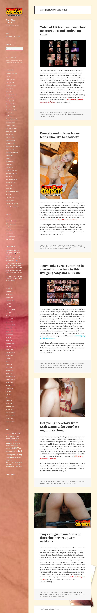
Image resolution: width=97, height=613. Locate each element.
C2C (14, 436)
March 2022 (9, 340)
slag (72, 367)
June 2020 (8, 346)
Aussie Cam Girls (10, 80)
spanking (8, 464)
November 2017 (10, 416)
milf (10, 451)
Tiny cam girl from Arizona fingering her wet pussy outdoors (60, 537)
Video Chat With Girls (12, 204)
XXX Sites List (10, 239)
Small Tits (8, 195)
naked (19, 451)
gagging (12, 445)
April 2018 (9, 400)
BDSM (19, 434)
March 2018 (9, 403)
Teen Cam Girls (10, 198)
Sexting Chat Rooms (11, 173)
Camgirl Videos (10, 98)
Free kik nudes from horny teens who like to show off (60, 135)
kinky (7, 451)
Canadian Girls (10, 101)
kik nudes (77, 247)
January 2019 (9, 373)
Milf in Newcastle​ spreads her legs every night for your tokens (14, 272)
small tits (19, 462)
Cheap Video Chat (11, 104)
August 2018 (9, 388)
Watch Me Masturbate (12, 207)
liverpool (80, 114)
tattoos (68, 249)
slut (16, 462)
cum (70, 114)
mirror (13, 451)
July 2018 (8, 391)
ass (10, 434)
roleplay (9, 457)
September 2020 (10, 343)
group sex (49, 367)
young (75, 483)
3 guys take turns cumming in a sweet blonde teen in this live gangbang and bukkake (62, 269)
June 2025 (8, 307)
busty (12, 436)
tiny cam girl (53, 548)
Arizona (56, 594)
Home (7, 33)
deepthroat (8, 438)
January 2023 (9, 331)
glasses (16, 445)
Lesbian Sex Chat (11, 140)
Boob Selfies (9, 89)
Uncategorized (10, 201)
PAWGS (8, 158)
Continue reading (63, 102)
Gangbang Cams (10, 125)
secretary (66, 483)
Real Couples (9, 167)
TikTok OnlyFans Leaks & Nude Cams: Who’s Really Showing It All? (13, 258)
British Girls (9, 92)
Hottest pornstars (11, 224)
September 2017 (10, 422)
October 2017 (9, 419)
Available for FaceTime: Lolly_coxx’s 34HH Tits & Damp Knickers (13, 252)
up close (51, 116)
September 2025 (10, 301)
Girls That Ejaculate (11, 128)
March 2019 (9, 367)
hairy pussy (9, 448)
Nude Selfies (9, 155)
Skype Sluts (9, 185)
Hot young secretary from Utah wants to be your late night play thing (59, 426)
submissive (9, 467)
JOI (20, 448)
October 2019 (9, 355)
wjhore (42, 369)
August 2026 (9, 292)
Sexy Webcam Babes (12, 179)
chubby (17, 436)
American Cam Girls (11, 73)
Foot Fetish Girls (10, 122)
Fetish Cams (9, 116)
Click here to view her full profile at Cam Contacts (58, 220)
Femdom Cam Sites (11, 221)
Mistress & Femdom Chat (13, 146)
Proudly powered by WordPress (49, 609)
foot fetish (8, 445)
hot (41, 596)
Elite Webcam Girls (11, 110)
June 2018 (8, 394)
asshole (61, 594)
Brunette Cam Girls (11, 95)
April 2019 (9, 364)
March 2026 (9, 295)
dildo (12, 438)
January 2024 (9, 322)
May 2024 (8, 316)
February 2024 (10, 319)
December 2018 (10, 376)
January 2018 (9, 410)
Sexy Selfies (9, 176)
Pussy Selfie (9, 164)
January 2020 (9, 349)
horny (15, 447)
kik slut (42, 249)
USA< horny (58, 596)
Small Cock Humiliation (12, 191)
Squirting (45, 116)
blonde (8, 436)
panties (13, 455)
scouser (68, 367)
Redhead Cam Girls (11, 170)
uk (19, 466)
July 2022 (8, 337)
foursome (43, 367)
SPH (11, 464)
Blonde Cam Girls (11, 86)
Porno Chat (9, 230)
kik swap (47, 249)
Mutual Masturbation (12, 152)
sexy (7, 460)
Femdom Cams (10, 113)
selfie (20, 457)
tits (17, 467)
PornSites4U (9, 233)
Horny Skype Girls (11, 131)
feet (16, 440)
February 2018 (10, 407)
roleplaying (15, 457)
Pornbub (8, 227)
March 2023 (9, 328)
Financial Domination (12, 119)
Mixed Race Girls (10, 149)
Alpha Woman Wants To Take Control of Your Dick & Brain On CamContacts (14, 278)
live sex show (56, 367)
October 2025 (9, 298)
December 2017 (10, 413)
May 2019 (8, 361)
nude (8, 454)
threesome (80, 367)
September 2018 (10, 385)
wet (21, 466)
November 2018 (10, 379)
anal (7, 434)
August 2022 (9, 334)
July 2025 (8, 304)
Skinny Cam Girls (11, 182)
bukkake (71, 365)
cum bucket (78, 365)
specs (52, 596)
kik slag (82, 247)
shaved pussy (10, 462)
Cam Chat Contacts (11, 21)
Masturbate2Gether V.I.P (13, 36)
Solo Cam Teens (10, 236)
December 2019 (10, 352)
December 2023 (10, 325)
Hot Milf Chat (9, 134)
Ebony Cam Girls (10, 107)
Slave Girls (9, 188)
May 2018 (8, 397)
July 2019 (8, 358)
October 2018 (9, 382)
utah (71, 483)
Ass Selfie (8, 76)
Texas (14, 466)
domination (9, 441)
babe (13, 433)
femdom (9, 443)
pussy (19, 454)
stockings (16, 464)
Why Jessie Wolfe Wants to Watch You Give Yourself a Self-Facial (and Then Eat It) (14, 265)
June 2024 (8, 313)
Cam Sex (8, 218)
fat (13, 441)
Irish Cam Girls (10, 137)
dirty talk (16, 438)
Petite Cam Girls (10, 161)
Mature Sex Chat (10, 143)
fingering (16, 443)
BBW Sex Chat (10, 83)
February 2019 (10, 370)
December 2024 (10, 310)
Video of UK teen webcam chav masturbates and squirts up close (63, 30)
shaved (11, 460)
